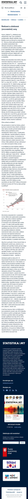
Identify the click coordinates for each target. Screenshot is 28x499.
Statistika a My (5, 19)
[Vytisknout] (24, 7)
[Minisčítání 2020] (11, 476)
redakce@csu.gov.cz (8, 383)
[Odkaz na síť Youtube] (7, 390)
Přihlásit (22, 442)
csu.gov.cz (19, 492)
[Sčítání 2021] (11, 464)
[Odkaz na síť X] (4, 390)
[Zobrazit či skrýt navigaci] (24, 20)
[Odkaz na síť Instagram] (10, 390)
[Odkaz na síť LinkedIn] (13, 390)
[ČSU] (10, 452)
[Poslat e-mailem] (21, 7)
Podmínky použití (10, 492)
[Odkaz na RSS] (16, 390)
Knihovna (13, 19)
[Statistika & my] (9, 2)
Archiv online (17, 427)
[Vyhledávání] (21, 2)
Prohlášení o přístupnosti (14, 489)
